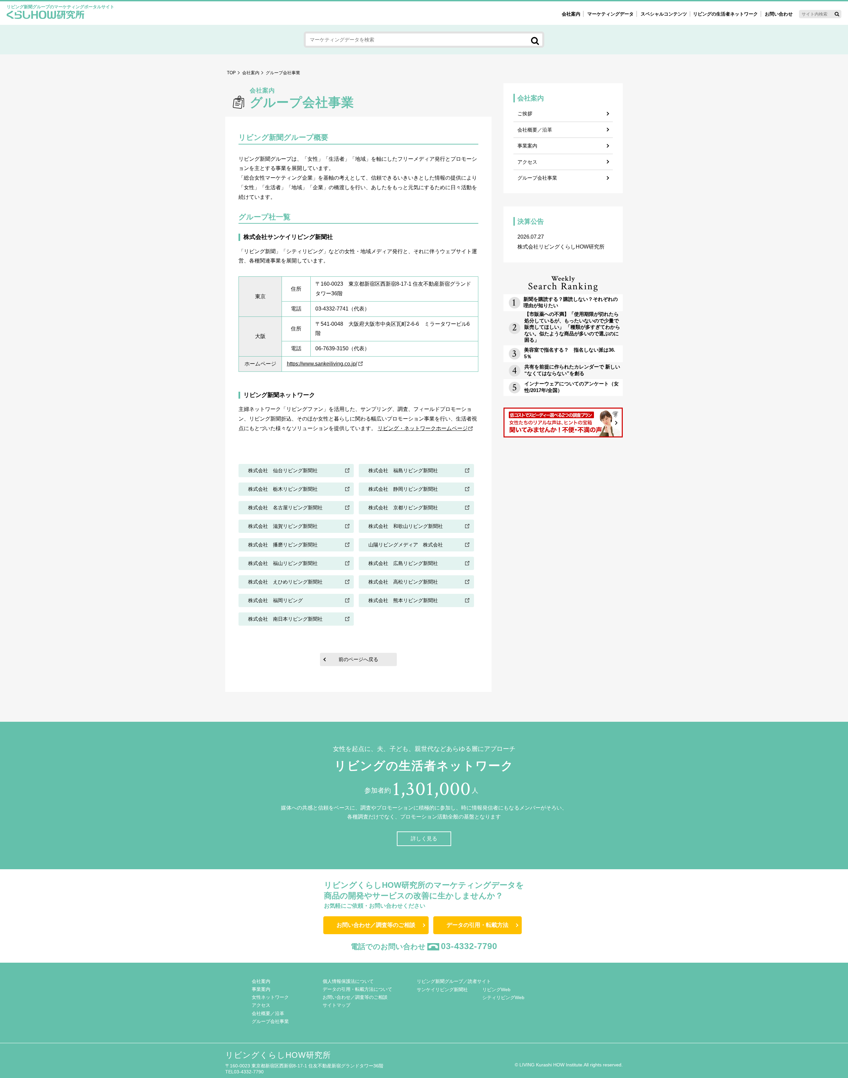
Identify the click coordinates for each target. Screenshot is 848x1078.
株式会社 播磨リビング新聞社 (283, 544)
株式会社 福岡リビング (275, 600)
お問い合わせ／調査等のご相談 (376, 925)
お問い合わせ (779, 14)
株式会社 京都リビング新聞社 (403, 507)
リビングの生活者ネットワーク (725, 14)
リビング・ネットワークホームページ (423, 428)
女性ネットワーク (270, 997)
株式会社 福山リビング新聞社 (283, 563)
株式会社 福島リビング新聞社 (403, 470)
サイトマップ (336, 1005)
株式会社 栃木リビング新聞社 (283, 489)
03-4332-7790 (469, 946)
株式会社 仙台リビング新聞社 (283, 470)
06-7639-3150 (331, 348)
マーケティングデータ (610, 14)
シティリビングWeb (503, 997)
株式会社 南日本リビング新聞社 (285, 619)
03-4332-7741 (331, 309)
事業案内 (527, 145)
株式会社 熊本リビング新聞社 (403, 600)
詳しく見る (424, 838)
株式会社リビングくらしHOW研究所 (561, 242)
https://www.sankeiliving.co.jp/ (322, 364)
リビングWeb (496, 989)
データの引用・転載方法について (357, 989)
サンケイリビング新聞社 (442, 989)
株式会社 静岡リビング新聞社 (403, 489)
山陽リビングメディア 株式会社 (405, 544)
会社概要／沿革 (534, 130)
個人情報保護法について (348, 981)
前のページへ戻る (358, 659)
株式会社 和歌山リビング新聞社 (405, 526)
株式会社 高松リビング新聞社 (403, 582)
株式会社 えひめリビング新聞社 (285, 582)
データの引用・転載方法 (477, 925)
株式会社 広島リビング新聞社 (403, 563)
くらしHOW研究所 (45, 16)
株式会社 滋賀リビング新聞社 (283, 526)
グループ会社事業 (537, 178)
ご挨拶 (524, 113)
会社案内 (571, 14)
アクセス (527, 162)
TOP (231, 72)
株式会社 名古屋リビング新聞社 (285, 507)
